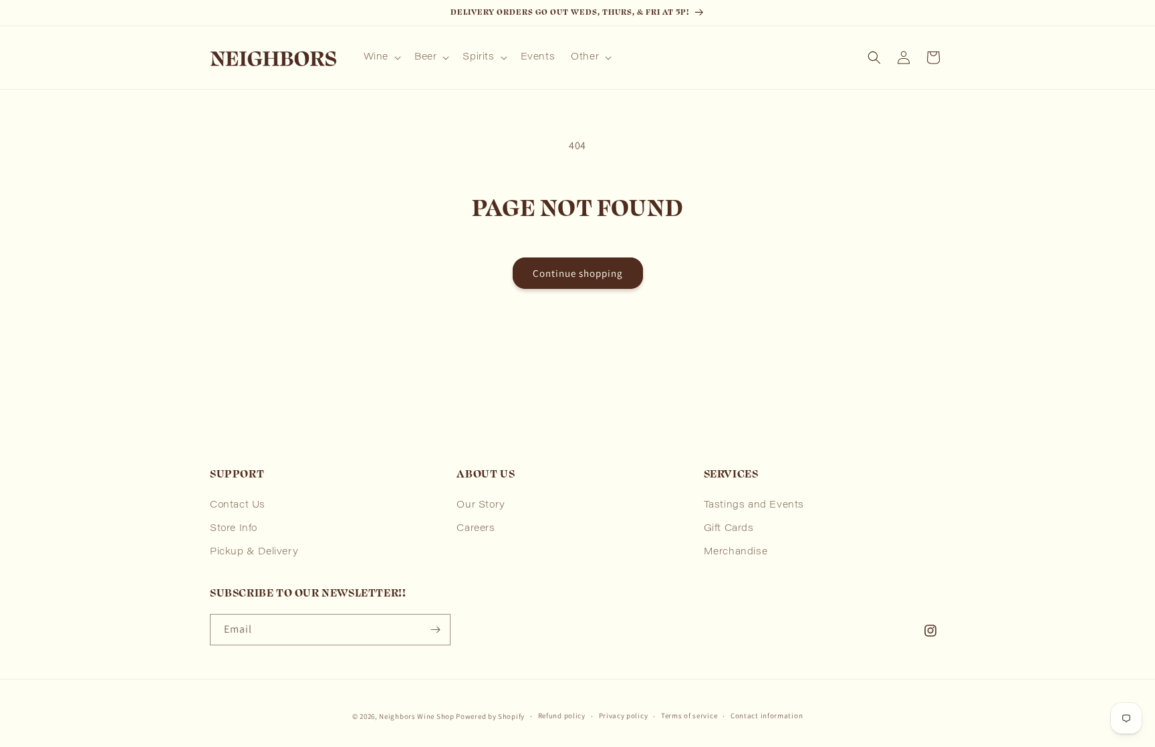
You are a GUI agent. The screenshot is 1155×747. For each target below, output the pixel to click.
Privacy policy (623, 715)
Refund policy (562, 715)
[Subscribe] (435, 629)
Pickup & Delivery (254, 552)
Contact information (767, 715)
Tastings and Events (754, 505)
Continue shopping (578, 273)
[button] (381, 57)
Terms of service (689, 715)
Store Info (233, 529)
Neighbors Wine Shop (416, 716)
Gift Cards (729, 529)
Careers (476, 529)
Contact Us (237, 505)
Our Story (481, 505)
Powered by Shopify (490, 716)
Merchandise (736, 552)
